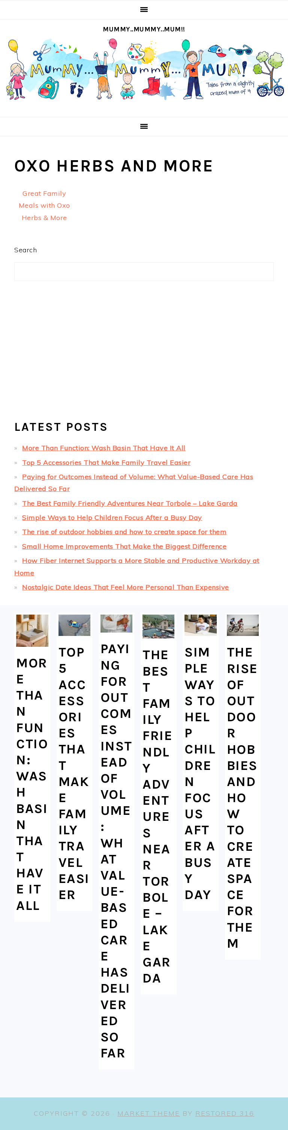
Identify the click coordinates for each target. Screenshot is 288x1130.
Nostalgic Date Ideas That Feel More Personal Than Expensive (125, 587)
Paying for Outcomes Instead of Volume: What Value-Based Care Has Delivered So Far (116, 851)
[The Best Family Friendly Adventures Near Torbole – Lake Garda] (158, 627)
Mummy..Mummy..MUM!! (144, 29)
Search (25, 250)
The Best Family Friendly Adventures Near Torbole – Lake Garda (130, 503)
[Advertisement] (143, 353)
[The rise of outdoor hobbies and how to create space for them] (243, 625)
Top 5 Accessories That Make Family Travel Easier (106, 462)
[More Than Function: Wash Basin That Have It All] (32, 630)
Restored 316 (224, 1113)
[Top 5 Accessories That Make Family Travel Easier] (74, 625)
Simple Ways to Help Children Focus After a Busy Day (112, 517)
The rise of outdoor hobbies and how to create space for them (124, 531)
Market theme (148, 1113)
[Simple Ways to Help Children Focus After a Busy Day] (200, 625)
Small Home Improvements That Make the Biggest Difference (124, 546)
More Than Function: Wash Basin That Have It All (104, 448)
